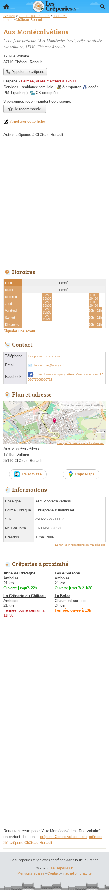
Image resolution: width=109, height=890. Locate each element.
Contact (53, 873)
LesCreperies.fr (61, 868)
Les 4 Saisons (67, 573)
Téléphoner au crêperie (44, 356)
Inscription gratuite (77, 873)
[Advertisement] (54, 201)
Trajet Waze (31, 474)
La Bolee (62, 596)
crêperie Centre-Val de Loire (63, 837)
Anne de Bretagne (19, 573)
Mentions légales (30, 873)
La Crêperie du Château (24, 596)
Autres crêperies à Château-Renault (33, 134)
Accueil (6, 6)
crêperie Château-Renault (31, 842)
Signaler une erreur (19, 331)
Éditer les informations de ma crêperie (80, 544)
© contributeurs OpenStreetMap (82, 405)
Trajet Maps (84, 474)
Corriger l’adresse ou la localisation (80, 443)
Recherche (102, 6)
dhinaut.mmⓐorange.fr (49, 365)
